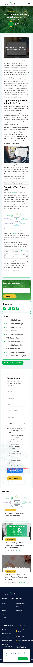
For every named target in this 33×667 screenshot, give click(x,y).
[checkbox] (16, 444)
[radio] (17, 431)
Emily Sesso (19, 23)
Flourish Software (13, 349)
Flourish (13, 193)
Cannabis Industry (13, 327)
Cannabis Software (13, 320)
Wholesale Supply (13, 338)
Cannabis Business (13, 331)
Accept (22, 658)
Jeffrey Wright (21, 582)
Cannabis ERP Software (15, 352)
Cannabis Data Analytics (16, 356)
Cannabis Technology (14, 324)
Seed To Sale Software (15, 341)
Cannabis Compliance (14, 334)
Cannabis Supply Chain (15, 345)
